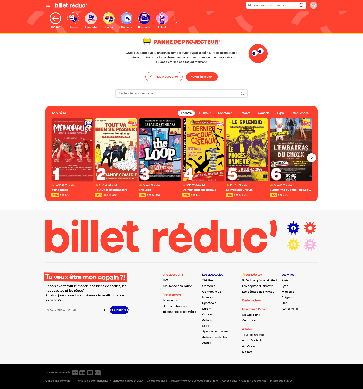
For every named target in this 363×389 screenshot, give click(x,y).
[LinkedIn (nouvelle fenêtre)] (310, 244)
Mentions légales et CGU (127, 380)
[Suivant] (311, 157)
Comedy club (211, 292)
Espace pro (170, 300)
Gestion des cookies (253, 380)
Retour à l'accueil (202, 76)
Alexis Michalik (252, 340)
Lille (284, 303)
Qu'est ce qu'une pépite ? (259, 280)
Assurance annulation (177, 286)
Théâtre (207, 280)
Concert (208, 314)
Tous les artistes (253, 335)
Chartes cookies (157, 380)
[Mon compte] (313, 5)
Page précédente (166, 76)
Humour (207, 297)
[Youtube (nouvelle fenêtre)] (310, 228)
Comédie (208, 286)
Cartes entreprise (175, 306)
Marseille (288, 292)
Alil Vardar (249, 346)
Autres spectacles (214, 337)
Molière (247, 352)
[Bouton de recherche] (242, 93)
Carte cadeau (251, 300)
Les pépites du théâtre (257, 286)
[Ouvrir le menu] (49, 5)
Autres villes (290, 309)
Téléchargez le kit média (179, 312)
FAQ (165, 280)
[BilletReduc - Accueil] (71, 5)
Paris (285, 280)
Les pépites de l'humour (258, 292)
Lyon (285, 286)
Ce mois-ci (250, 320)
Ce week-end (251, 315)
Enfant (206, 309)
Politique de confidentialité (92, 380)
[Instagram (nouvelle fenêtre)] (293, 244)
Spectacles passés (215, 331)
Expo (205, 326)
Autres (206, 343)
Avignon (287, 297)
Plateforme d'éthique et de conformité (194, 380)
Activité (207, 320)
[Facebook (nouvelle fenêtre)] (293, 228)
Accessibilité (229, 380)
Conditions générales (58, 380)
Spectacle (209, 303)
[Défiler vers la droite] (176, 22)
